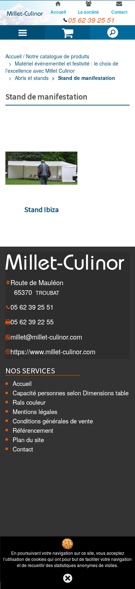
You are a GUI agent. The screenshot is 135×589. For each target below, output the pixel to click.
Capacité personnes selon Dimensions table (71, 392)
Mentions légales (35, 411)
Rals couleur (29, 402)
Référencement (33, 430)
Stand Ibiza (41, 209)
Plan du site (28, 439)
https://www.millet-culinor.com (52, 351)
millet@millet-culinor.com (46, 336)
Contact (23, 449)
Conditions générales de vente (53, 421)
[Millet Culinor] (25, 13)
